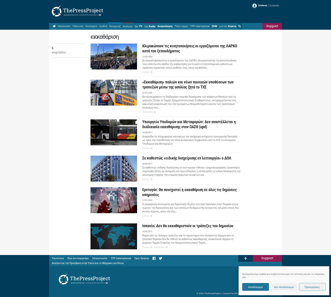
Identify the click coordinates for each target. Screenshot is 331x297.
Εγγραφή (274, 5)
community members (88, 14)
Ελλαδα (145, 72)
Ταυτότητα (58, 258)
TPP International (199, 26)
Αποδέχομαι (255, 287)
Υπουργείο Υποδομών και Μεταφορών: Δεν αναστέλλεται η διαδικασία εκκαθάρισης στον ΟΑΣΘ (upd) (189, 124)
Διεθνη (145, 216)
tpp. (138, 26)
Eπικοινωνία (99, 258)
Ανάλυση (127, 26)
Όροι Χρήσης (142, 258)
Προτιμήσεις (312, 287)
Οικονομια (147, 112)
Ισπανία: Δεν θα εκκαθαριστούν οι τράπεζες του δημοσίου (187, 225)
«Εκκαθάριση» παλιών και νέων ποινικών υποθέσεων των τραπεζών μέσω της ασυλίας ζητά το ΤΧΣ (188, 84)
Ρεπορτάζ (115, 26)
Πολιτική (78, 26)
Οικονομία (91, 26)
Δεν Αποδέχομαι (284, 287)
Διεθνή (103, 26)
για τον (227, 26)
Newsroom (64, 26)
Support (272, 26)
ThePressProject (83, 10)
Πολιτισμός (181, 26)
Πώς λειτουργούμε (78, 258)
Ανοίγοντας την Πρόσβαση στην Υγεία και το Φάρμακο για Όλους (88, 263)
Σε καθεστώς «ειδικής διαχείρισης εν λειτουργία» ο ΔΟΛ (186, 158)
